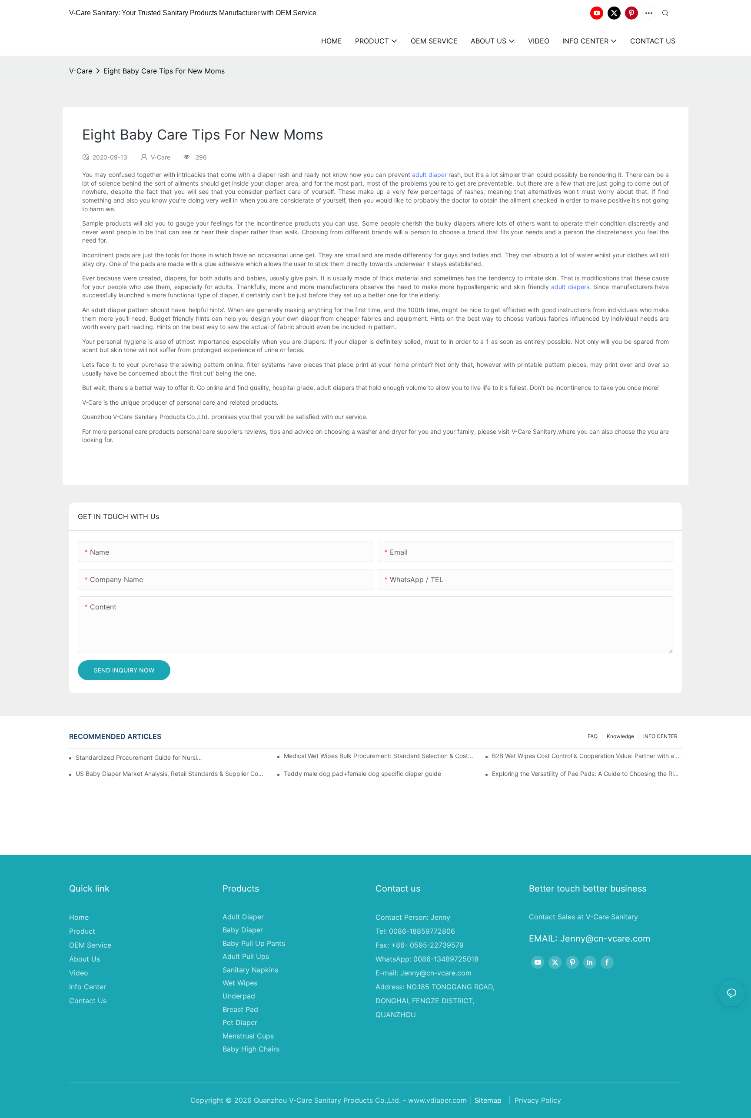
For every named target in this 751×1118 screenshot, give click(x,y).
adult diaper (429, 174)
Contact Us (87, 1000)
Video (78, 972)
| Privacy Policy (533, 1100)
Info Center (87, 986)
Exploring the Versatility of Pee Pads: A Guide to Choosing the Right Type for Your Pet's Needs (587, 773)
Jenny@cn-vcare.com (436, 972)
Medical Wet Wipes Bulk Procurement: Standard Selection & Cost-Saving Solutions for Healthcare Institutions (379, 755)
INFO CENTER (660, 736)
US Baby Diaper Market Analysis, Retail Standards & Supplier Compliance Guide (171, 773)
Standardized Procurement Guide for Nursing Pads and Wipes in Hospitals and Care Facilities (140, 757)
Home (79, 917)
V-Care (80, 71)
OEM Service (90, 945)
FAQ (593, 736)
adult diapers (570, 286)
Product (82, 931)
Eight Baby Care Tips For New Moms (164, 71)
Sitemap (488, 1100)
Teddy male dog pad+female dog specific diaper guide (362, 773)
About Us (84, 959)
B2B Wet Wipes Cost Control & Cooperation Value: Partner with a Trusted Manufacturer (587, 755)
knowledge (620, 736)
